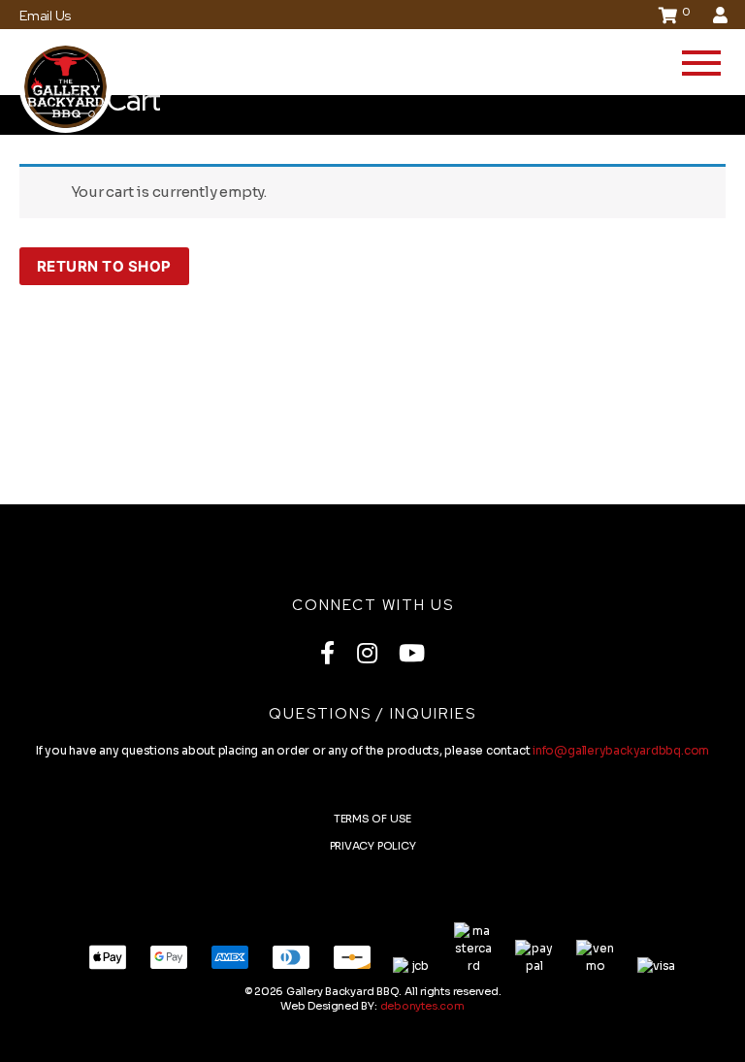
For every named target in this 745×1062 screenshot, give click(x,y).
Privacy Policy (373, 846)
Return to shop (104, 266)
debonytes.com (422, 1006)
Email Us (45, 15)
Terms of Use (372, 818)
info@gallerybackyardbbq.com (621, 750)
